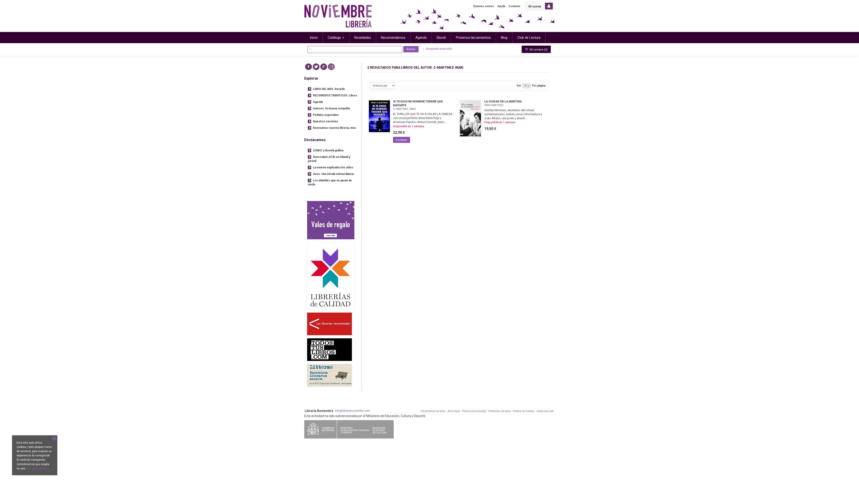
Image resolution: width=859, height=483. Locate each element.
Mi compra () (538, 49)
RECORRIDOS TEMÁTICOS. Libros (335, 95)
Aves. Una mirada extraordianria (333, 174)
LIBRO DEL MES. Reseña (328, 89)
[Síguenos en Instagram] (331, 67)
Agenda (318, 102)
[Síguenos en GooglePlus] (323, 67)
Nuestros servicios (325, 121)
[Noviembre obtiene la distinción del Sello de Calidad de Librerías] (331, 275)
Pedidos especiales (326, 115)
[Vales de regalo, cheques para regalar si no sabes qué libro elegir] (331, 220)
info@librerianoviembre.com (352, 410)
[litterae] (329, 375)
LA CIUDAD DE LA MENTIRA (503, 101)
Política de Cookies (524, 411)
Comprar (401, 140)
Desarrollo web (545, 411)
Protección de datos (499, 411)
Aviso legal (453, 411)
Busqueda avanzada (438, 48)
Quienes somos (483, 6)
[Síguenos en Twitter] (316, 67)
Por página (538, 86)
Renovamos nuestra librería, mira (334, 127)
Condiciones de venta (433, 411)
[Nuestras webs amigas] (329, 323)
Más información (36, 468)
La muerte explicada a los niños (333, 167)
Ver (519, 86)
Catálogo (335, 38)
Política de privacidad (474, 411)
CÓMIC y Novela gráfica (328, 150)
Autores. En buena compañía (331, 108)
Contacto (514, 6)
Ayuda (501, 6)
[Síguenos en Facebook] (308, 67)
